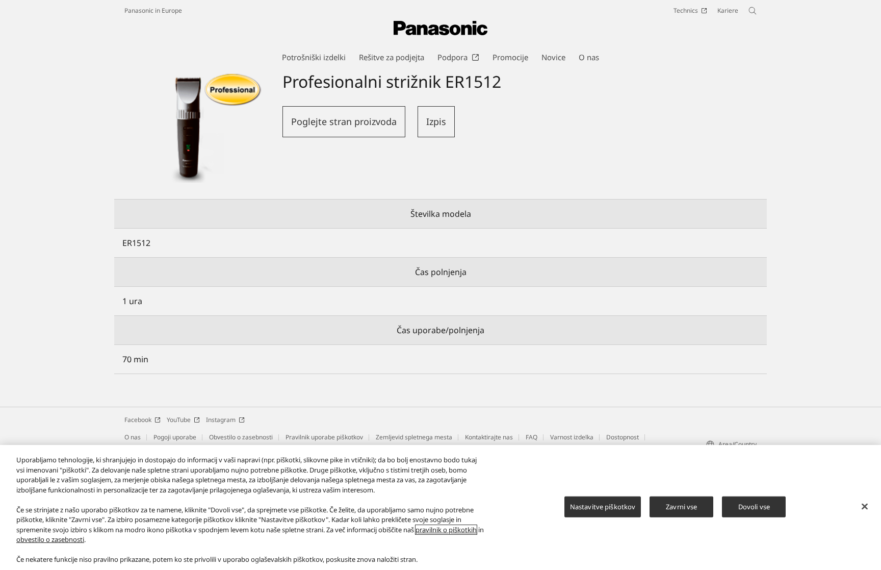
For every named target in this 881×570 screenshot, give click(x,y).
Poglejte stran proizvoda (344, 121)
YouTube (179, 419)
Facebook (137, 419)
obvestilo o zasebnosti (50, 539)
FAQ (531, 437)
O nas (132, 437)
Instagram (221, 419)
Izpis (436, 121)
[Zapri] (864, 506)
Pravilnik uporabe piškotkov (324, 437)
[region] (440, 507)
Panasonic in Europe (153, 10)
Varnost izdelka (571, 437)
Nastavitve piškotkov (603, 506)
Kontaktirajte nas (489, 437)
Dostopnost (622, 437)
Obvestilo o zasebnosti (241, 437)
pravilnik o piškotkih (446, 529)
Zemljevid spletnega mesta (414, 437)
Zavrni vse (681, 506)
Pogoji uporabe (174, 437)
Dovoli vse (754, 506)
